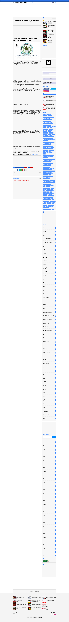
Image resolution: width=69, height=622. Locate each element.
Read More (50, 28)
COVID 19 (45, 127)
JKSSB (34, 2)
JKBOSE (39, 2)
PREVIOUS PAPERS (49, 194)
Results (51, 82)
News (50, 190)
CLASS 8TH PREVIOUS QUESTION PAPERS (48, 123)
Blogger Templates (32, 620)
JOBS (44, 181)
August (49, 456)
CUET (51, 127)
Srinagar (52, 201)
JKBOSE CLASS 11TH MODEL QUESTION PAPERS (49, 327)
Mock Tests (48, 186)
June (49, 442)
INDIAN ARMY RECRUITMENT (49, 283)
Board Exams (45, 117)
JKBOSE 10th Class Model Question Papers (48, 155)
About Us (14, 0)
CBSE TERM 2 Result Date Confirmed (49, 238)
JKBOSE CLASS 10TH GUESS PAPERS (48, 169)
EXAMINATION (45, 134)
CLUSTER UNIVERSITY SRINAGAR (47, 126)
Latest (51, 185)
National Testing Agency (46, 189)
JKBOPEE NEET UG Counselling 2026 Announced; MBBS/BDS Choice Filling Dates (21, 608)
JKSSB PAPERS (48, 177)
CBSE (53, 117)
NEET (44, 190)
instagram (46, 90)
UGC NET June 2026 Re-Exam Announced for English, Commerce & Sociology (51, 40)
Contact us (16, 0)
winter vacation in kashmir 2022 (49, 417)
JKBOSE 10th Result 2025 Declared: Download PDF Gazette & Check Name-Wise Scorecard (50, 97)
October (49, 453)
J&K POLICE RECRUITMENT (50, 147)
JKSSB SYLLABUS (53, 180)
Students (48, 202)
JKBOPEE (52, 152)
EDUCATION (25, 167)
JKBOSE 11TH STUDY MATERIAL (47, 161)
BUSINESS (49, 117)
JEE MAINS (49, 151)
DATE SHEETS (49, 253)
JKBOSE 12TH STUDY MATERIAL (47, 165)
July (49, 441)
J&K (49, 294)
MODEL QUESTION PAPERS (49, 360)
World (49, 418)
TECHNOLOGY (49, 203)
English (49, 131)
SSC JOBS (45, 202)
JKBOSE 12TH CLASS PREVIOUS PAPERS (49, 319)
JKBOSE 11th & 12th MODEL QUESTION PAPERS (49, 159)
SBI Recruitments (46, 198)
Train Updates (49, 410)
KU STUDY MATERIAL (46, 185)
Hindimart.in (41, 620)
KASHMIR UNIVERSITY (52, 182)
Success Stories (53, 202)
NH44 (49, 373)
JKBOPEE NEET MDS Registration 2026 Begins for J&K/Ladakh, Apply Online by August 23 (52, 31)
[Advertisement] (34, 10)
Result (49, 197)
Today (53, 203)
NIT (49, 374)
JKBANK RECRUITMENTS (46, 152)
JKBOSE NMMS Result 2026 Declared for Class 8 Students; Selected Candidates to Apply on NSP (52, 25)
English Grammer (49, 260)
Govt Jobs (31, 2)
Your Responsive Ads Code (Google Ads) (49, 217)
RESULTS (42, 2)
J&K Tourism (45, 148)
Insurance (49, 285)
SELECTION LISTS (49, 393)
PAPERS (44, 194)
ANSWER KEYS (49, 231)
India (49, 282)
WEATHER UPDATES (46, 207)
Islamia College (45, 144)
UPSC (44, 206)
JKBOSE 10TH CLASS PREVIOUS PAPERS (48, 156)
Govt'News (45, 139)
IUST (49, 293)
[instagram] (46, 74)
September (49, 471)
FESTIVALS (50, 134)
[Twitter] (19, 170)
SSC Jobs (50, 2)
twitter (53, 88)
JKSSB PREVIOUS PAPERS (49, 341)
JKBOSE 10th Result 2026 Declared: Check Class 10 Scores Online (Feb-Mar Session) (51, 108)
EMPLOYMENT (45, 131)
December (49, 450)
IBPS (51, 139)
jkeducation (45, 176)
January (49, 449)
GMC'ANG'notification (49, 271)
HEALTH (49, 139)
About (31, 617)
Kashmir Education (52, 181)
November (49, 452)
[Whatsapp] (21, 170)
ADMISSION (49, 114)
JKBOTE (49, 333)
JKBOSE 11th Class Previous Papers (48, 160)
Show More (53, 17)
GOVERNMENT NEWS (46, 138)
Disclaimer (51, 78)
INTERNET (49, 143)
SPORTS (48, 201)
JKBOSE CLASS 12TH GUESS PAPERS (48, 172)
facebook (46, 88)
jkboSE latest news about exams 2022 (48, 173)
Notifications (49, 193)
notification (31, 167)
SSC (54, 201)
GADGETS (54, 134)
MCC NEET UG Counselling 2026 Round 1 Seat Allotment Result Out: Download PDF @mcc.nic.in (52, 21)
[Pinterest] (22, 170)
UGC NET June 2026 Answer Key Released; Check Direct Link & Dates (21, 604)
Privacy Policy (20, 0)
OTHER (53, 193)
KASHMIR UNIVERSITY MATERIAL (49, 352)
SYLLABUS (45, 203)
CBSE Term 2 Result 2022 (46, 118)
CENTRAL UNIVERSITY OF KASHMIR (19, 167)
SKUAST (45, 201)
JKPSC (37, 2)
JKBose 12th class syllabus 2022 (47, 164)
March (49, 446)
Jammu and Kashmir (49, 301)
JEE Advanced (45, 151)
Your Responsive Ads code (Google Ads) (34, 591)
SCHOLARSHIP (46, 2)
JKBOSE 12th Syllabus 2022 (49, 323)
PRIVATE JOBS (49, 382)
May (49, 460)
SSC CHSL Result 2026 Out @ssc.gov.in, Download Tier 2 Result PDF (51, 35)
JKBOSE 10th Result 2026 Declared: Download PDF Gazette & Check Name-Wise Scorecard (50, 104)
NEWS (53, 190)
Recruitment (45, 197)
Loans (44, 186)
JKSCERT (52, 176)
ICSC (54, 139)
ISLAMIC (50, 144)
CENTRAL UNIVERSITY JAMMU (47, 121)
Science (49, 392)
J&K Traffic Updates (50, 148)
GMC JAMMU (50, 135)
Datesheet (44, 83)
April (49, 445)
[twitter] (52, 72)
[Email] (24, 170)
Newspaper (49, 371)
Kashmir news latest (46, 182)
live (53, 185)
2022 (46, 114)
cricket (48, 127)
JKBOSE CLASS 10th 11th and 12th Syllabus (48, 168)
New (47, 190)
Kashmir (29, 167)
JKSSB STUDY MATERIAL (46, 82)
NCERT (51, 189)
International (45, 143)
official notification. (35, 154)
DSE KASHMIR (45, 130)
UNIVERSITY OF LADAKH (49, 411)
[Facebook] (17, 170)
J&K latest (45, 147)
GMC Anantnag (45, 135)
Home (29, 2)
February (49, 464)
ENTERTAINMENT (49, 261)
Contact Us (51, 79)
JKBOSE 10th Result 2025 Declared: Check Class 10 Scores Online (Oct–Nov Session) (51, 100)
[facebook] (46, 72)
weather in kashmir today (49, 206)
